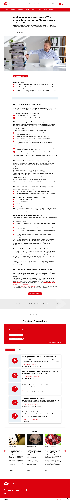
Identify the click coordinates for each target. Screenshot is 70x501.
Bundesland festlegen (15, 338)
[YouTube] (5, 493)
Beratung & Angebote (19, 76)
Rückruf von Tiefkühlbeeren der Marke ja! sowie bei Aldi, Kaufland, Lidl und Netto (53, 451)
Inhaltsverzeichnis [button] (17, 98)
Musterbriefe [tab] (19, 349)
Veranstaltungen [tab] (10, 349)
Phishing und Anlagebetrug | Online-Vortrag (33, 398)
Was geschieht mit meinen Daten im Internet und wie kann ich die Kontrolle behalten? (39, 357)
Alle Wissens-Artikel (34, 293)
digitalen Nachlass (17, 282)
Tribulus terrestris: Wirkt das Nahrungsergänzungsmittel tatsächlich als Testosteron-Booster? (34, 452)
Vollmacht (25, 284)
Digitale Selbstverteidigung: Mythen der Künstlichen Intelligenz (38, 384)
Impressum (54, 499)
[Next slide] (65, 451)
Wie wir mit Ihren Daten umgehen (53, 342)
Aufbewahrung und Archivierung (28, 286)
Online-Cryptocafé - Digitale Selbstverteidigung (34, 411)
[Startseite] (11, 3)
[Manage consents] (68, 499)
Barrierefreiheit (62, 499)
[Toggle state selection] (62, 4)
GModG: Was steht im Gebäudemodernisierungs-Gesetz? (15, 451)
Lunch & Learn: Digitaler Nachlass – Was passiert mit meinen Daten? (40, 371)
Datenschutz (47, 499)
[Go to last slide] (5, 451)
